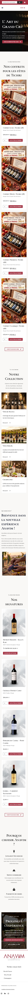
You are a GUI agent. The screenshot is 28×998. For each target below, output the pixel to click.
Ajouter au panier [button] (16, 140)
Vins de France (17, 130)
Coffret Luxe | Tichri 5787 (13, 128)
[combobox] (9, 2)
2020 (4, 693)
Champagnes (7, 479)
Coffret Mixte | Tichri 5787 (14, 194)
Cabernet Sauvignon (11, 644)
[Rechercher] (19, 2)
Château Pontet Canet (12, 691)
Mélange (8, 745)
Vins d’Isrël (9, 264)
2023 (4, 644)
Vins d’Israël (10, 130)
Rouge (4, 130)
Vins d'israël (8, 446)
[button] (2, 8)
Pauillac (8, 693)
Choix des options (10, 653)
